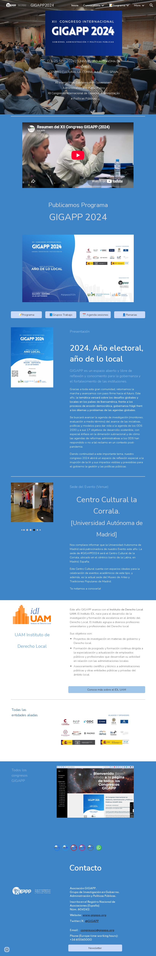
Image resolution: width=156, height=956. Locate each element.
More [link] (137, 5)
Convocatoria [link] (91, 5)
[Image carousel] (32, 507)
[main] (83, 66)
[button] (151, 5)
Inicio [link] (74, 5)
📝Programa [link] (117, 5)
